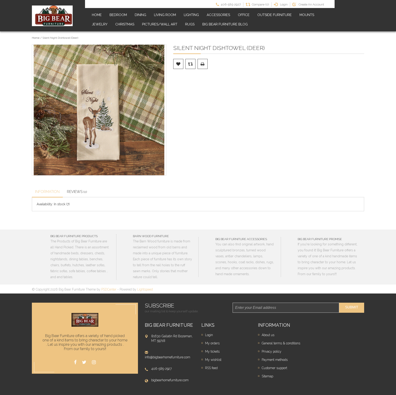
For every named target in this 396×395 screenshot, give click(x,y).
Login (209, 335)
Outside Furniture (274, 15)
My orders (212, 343)
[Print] (203, 64)
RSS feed (211, 368)
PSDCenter (108, 289)
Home (97, 15)
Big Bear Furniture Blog (225, 24)
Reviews (77, 191)
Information (47, 191)
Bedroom (118, 15)
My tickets (212, 351)
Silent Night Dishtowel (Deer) (60, 37)
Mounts (307, 15)
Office (244, 15)
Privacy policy (271, 351)
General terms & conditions (281, 343)
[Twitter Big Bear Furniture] (84, 362)
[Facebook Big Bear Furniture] (75, 362)
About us (268, 335)
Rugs (190, 24)
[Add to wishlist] (178, 64)
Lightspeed (145, 289)
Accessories (218, 15)
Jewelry (99, 24)
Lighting (191, 15)
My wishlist (213, 360)
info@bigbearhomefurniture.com (167, 357)
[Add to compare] (190, 64)
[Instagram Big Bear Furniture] (94, 362)
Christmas (124, 24)
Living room (165, 15)
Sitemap (267, 376)
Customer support (274, 368)
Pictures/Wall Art (159, 24)
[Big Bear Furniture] (52, 15)
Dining (140, 15)
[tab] (47, 192)
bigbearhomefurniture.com (170, 380)
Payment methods (275, 360)
